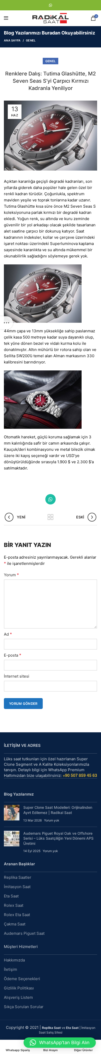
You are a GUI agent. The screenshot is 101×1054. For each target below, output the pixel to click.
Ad (8, 634)
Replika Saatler (17, 877)
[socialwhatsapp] (50, 5)
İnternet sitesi (16, 676)
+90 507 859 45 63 (80, 775)
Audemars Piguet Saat (24, 933)
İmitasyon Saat (17, 886)
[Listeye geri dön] (50, 517)
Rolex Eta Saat (17, 914)
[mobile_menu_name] (6, 18)
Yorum (11, 574)
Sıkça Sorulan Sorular (24, 1006)
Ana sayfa (12, 40)
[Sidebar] (6, 322)
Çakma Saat (14, 924)
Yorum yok (51, 820)
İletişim (10, 969)
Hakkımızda (14, 960)
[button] (60, 1042)
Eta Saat (11, 896)
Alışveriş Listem (18, 997)
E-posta (12, 655)
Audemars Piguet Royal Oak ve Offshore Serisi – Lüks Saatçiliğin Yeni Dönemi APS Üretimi (58, 838)
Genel (31, 40)
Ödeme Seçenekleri (22, 978)
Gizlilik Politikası (19, 988)
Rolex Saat (13, 905)
